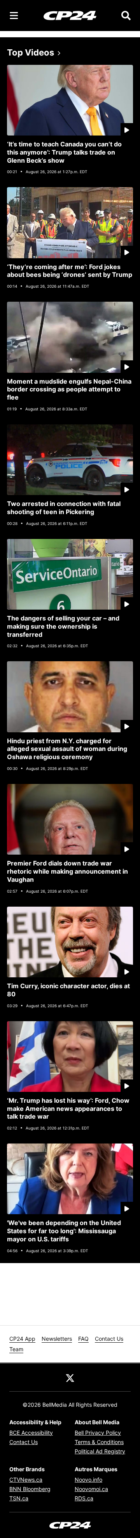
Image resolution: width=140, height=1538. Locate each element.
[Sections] (14, 15)
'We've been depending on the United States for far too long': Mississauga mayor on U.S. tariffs (64, 1231)
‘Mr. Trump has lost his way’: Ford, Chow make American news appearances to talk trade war (68, 1109)
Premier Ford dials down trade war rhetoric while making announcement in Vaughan (67, 871)
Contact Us (109, 1338)
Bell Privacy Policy (98, 1432)
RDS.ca (84, 1498)
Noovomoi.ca (91, 1489)
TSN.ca (18, 1498)
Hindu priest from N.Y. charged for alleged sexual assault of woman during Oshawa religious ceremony (67, 749)
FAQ (83, 1338)
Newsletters (57, 1338)
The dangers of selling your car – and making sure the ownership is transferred (63, 626)
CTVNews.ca (25, 1479)
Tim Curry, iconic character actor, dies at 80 (68, 990)
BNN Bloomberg (30, 1489)
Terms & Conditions (99, 1442)
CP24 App (22, 1338)
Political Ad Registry (100, 1451)
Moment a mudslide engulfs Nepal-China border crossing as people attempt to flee (69, 389)
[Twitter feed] (70, 1377)
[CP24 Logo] (70, 15)
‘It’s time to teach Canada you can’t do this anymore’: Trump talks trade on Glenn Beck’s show (64, 152)
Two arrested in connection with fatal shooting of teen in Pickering (64, 508)
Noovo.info (88, 1479)
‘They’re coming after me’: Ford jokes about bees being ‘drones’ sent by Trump (69, 271)
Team (16, 1349)
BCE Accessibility (31, 1432)
